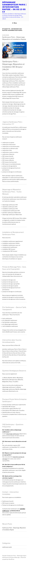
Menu (15, 23)
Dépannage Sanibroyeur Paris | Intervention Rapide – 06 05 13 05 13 (14, 7)
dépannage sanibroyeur (12, 434)
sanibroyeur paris (7, 547)
